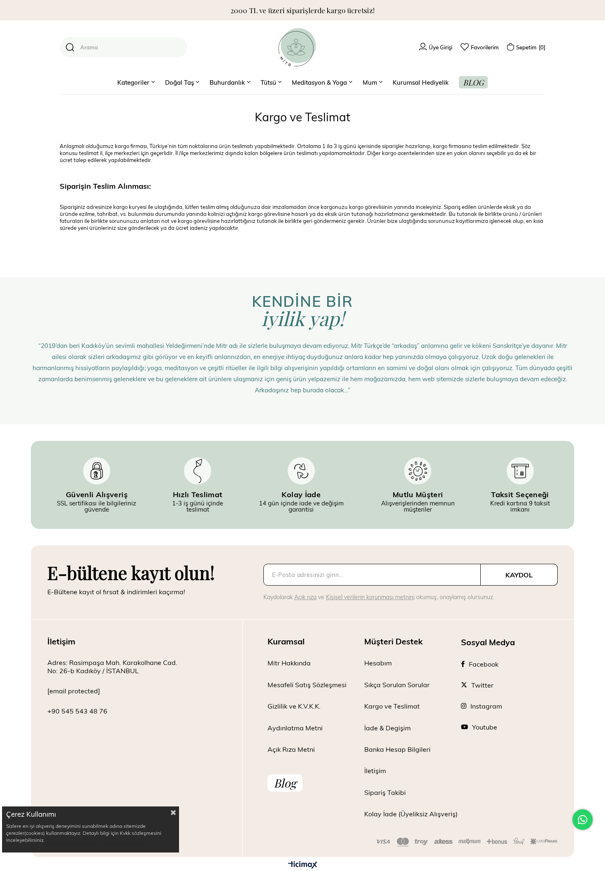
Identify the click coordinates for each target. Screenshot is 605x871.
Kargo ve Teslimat (392, 706)
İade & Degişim (387, 727)
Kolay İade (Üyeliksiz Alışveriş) (411, 813)
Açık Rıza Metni (291, 749)
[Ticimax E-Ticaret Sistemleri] (302, 865)
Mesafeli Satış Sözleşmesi (307, 684)
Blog (285, 782)
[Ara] (70, 47)
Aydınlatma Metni (295, 727)
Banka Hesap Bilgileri (397, 749)
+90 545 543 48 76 (77, 711)
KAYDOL (519, 574)
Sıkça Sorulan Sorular (397, 684)
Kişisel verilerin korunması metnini (370, 597)
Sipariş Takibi (385, 792)
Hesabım (378, 662)
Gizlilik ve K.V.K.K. (294, 706)
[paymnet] (467, 842)
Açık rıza (305, 597)
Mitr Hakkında (289, 662)
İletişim (375, 770)
